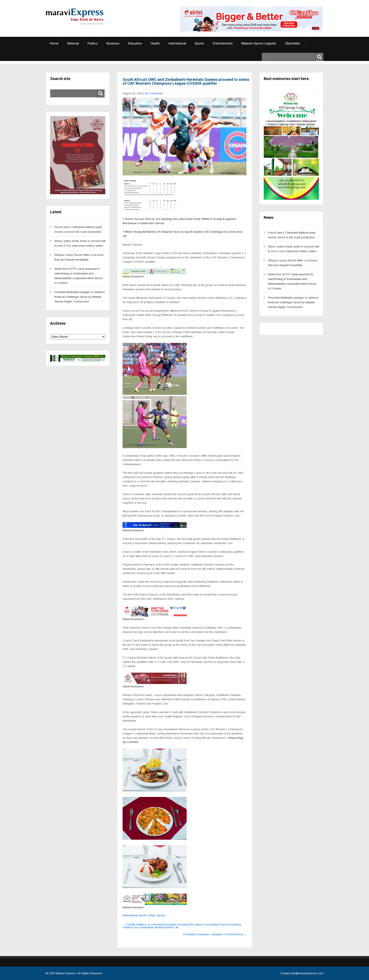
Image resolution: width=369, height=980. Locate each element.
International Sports (135, 915)
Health (155, 43)
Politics (93, 43)
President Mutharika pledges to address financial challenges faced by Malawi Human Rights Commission (79, 296)
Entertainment (223, 43)
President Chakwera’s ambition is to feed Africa (214, 934)
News (151, 915)
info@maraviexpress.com (307, 973)
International (177, 43)
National (73, 43)
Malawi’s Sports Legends (258, 43)
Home (54, 43)
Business (113, 43)
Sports (199, 43)
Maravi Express (66, 973)
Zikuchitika (292, 43)
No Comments (154, 93)
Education (135, 43)
